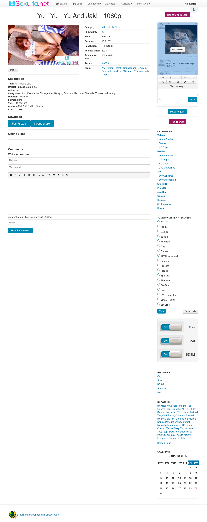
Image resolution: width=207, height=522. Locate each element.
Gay (159, 376)
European (162, 438)
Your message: (177, 86)
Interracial (171, 412)
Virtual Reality (166, 139)
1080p (105, 74)
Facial (171, 415)
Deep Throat (114, 67)
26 (173, 488)
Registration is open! (177, 14)
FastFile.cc (19, 123)
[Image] (170, 82)
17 (161, 483)
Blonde (160, 412)
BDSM (160, 384)
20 (179, 483)
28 (185, 488)
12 (173, 477)
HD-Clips (115, 27)
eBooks (161, 191)
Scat (159, 380)
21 (185, 483)
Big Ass (170, 418)
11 (167, 477)
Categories (93, 3)
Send (192, 99)
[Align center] (29, 175)
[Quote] (192, 82)
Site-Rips (162, 183)
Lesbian (191, 418)
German (173, 438)
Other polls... (163, 221)
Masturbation (164, 425)
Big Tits (187, 405)
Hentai (160, 208)
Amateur (176, 425)
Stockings (174, 431)
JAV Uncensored (167, 179)
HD (183, 425)
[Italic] (15, 175)
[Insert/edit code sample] (58, 175)
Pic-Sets (161, 187)
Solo (173, 434)
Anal (104, 67)
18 (167, 483)
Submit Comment (20, 230)
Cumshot (106, 71)
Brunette (176, 408)
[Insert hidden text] (67, 175)
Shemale (128, 71)
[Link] (163, 82)
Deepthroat (184, 421)
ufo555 (105, 63)
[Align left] (25, 175)
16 (196, 477)
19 (173, 483)
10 (161, 477)
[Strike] (185, 77)
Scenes (162, 143)
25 (167, 488)
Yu (103, 31)
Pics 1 (13, 69)
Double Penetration (167, 421)
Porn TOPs (143, 3)
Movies (161, 151)
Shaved (190, 415)
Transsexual (141, 71)
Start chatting (178, 50)
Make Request (177, 111)
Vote (161, 311)
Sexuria (63, 3)
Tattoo (169, 428)
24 (161, 488)
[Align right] (33, 175)
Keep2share (42, 123)
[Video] (177, 82)
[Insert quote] (54, 175)
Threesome (183, 412)
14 (185, 477)
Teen (168, 408)
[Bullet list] (39, 175)
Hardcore (117, 71)
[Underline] (19, 175)
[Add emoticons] (49, 175)
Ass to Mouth (183, 434)
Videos (105, 27)
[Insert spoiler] (62, 175)
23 (196, 483)
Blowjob (142, 67)
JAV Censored (166, 175)
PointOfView (163, 434)
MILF (184, 408)
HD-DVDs (164, 163)
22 (190, 483)
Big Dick (161, 418)
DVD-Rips (164, 159)
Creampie (181, 418)
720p (165, 431)
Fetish (181, 438)
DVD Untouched (167, 167)
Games (161, 195)
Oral (164, 415)
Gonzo (160, 408)
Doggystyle (185, 431)
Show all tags (164, 442)
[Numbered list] (43, 175)
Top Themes (177, 121)
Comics (161, 200)
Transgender (129, 67)
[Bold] (11, 175)
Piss (159, 392)
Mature (190, 425)
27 (179, 488)
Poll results (190, 311)
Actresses (110, 3)
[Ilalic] (170, 77)
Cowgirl (161, 428)
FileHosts (125, 3)
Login (79, 3)
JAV (159, 171)
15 (190, 477)
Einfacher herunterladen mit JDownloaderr (38, 514)
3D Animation (164, 204)
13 (179, 477)
